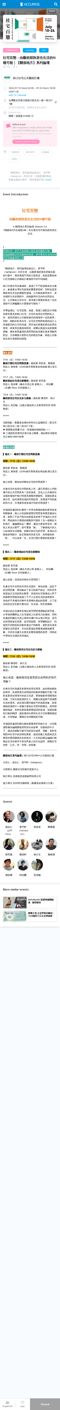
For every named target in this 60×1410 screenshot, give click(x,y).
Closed (45, 1404)
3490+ (14, 158)
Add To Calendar (17, 95)
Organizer (7, 1406)
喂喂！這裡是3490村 (19, 115)
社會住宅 (16, 152)
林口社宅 (30, 152)
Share (52, 11)
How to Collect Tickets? (26, 141)
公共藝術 (45, 152)
